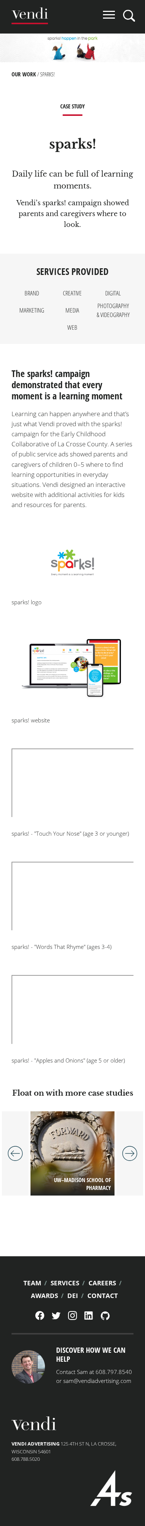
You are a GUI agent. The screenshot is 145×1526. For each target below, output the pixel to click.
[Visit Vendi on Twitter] (56, 1317)
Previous (15, 1153)
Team (32, 1283)
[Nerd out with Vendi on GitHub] (105, 1318)
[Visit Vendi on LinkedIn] (88, 1317)
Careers (102, 1283)
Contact (102, 1295)
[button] (72, 563)
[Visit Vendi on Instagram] (72, 1318)
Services (65, 1283)
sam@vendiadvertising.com (97, 1380)
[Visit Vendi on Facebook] (39, 1318)
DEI (72, 1295)
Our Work (24, 74)
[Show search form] (129, 15)
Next (129, 1153)
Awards (44, 1295)
